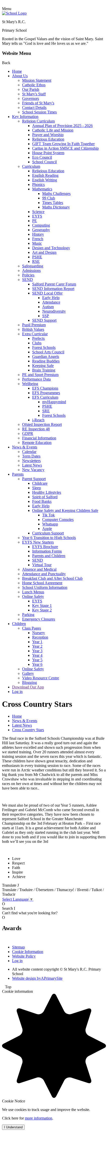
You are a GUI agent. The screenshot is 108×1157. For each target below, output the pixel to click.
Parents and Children (48, 556)
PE (34, 221)
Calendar (29, 451)
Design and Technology (51, 248)
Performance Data (36, 379)
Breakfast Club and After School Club (52, 578)
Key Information (25, 116)
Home (17, 71)
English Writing (44, 180)
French (37, 239)
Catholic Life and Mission (52, 130)
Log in (17, 691)
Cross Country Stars (28, 730)
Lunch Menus (33, 592)
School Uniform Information (44, 587)
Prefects (38, 338)
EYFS (37, 216)
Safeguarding (32, 266)
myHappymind (54, 402)
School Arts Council (48, 352)
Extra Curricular (35, 334)
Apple (47, 528)
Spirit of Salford (45, 497)
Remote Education (36, 442)
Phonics (38, 184)
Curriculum (31, 166)
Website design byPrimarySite (37, 978)
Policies (28, 275)
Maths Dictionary (56, 207)
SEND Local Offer (47, 293)
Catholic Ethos (33, 85)
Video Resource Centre (40, 678)
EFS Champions (45, 388)
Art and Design (44, 252)
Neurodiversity (54, 311)
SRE (46, 411)
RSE (36, 261)
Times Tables (52, 202)
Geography (41, 230)
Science (38, 212)
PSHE (37, 257)
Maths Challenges (56, 193)
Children (19, 624)
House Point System (48, 153)
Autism (48, 307)
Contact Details (34, 107)
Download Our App (28, 687)
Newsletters (31, 461)
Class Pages (31, 628)
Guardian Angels (45, 356)
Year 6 (37, 664)
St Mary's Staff (34, 94)
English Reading (45, 175)
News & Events (24, 447)
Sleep (36, 488)
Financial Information (39, 438)
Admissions (31, 270)
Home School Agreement (42, 583)
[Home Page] (14, 13)
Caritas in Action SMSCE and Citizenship (65, 148)
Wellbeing (30, 384)
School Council (44, 162)
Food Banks (41, 501)
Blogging (29, 682)
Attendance (51, 302)
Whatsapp (50, 524)
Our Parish (30, 89)
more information (38, 1118)
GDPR (27, 433)
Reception (40, 637)
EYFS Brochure (45, 547)
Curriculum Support (48, 533)
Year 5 (37, 660)
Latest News (32, 465)
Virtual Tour (41, 565)
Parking (28, 614)
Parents (18, 474)
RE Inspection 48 (36, 429)
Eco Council (42, 157)
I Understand (13, 1127)
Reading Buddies (46, 361)
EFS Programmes (46, 393)
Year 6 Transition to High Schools (49, 537)
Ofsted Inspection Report (42, 424)
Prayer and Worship (48, 135)
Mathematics (42, 189)
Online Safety (33, 596)
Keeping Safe (43, 365)
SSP (45, 316)
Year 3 (37, 651)
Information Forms (47, 551)
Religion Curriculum (38, 121)
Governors (30, 98)
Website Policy (24, 956)
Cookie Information (27, 951)
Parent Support (34, 479)
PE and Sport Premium (40, 375)
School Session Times (39, 112)
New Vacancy (33, 470)
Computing (41, 225)
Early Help (51, 298)
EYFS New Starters (38, 542)
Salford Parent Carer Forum (54, 284)
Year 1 (37, 642)
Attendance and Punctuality (44, 574)
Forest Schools (44, 347)
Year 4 (37, 655)
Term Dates (31, 456)
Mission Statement (36, 80)
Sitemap (18, 947)
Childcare (39, 483)
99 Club (48, 198)
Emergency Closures (38, 619)
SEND (27, 279)
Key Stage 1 (42, 605)
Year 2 (37, 646)
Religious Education (48, 139)
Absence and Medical (39, 569)
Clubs (36, 343)
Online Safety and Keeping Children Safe (65, 510)
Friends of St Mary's (38, 103)
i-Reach (38, 420)
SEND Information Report (53, 288)
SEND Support (44, 320)
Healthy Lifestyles (46, 492)
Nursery (38, 633)
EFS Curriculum (45, 397)
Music (37, 243)
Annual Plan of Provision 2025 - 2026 (62, 125)
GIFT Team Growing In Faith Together (63, 144)
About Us (20, 76)
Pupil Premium (34, 325)
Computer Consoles (58, 519)
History (38, 234)
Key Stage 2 (42, 610)
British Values (33, 329)
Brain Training (43, 370)
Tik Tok (48, 515)
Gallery (28, 673)
